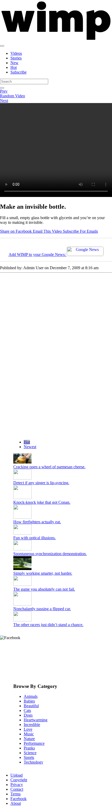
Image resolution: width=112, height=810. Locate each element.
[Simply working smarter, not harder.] (22, 568)
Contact (16, 789)
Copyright (18, 780)
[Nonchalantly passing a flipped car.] (22, 604)
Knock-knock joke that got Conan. (41, 502)
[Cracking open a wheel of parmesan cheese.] (22, 462)
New (14, 63)
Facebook (18, 798)
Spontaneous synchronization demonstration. (50, 553)
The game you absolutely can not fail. (44, 589)
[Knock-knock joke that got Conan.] (22, 497)
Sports (29, 757)
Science (30, 753)
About (15, 803)
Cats (27, 710)
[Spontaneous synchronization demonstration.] (22, 549)
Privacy (16, 784)
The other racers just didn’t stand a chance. (48, 624)
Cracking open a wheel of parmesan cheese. (49, 467)
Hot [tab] (27, 442)
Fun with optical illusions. (34, 538)
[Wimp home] (56, 40)
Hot (13, 67)
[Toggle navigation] (2, 46)
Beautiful (31, 706)
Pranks (29, 748)
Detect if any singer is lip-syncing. (41, 483)
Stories (16, 58)
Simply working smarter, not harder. (42, 573)
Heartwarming (35, 720)
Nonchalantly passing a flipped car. (42, 609)
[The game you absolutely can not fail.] (22, 584)
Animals (31, 696)
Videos (16, 53)
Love (28, 729)
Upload (16, 775)
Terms (15, 794)
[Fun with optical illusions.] (22, 533)
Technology (33, 762)
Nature (29, 738)
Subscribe (18, 72)
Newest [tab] (30, 447)
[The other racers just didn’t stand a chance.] (22, 620)
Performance (34, 743)
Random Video (12, 96)
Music (29, 734)
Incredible (32, 724)
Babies (29, 701)
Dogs (28, 715)
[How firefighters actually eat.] (22, 517)
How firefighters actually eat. (37, 522)
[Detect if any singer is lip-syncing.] (22, 478)
